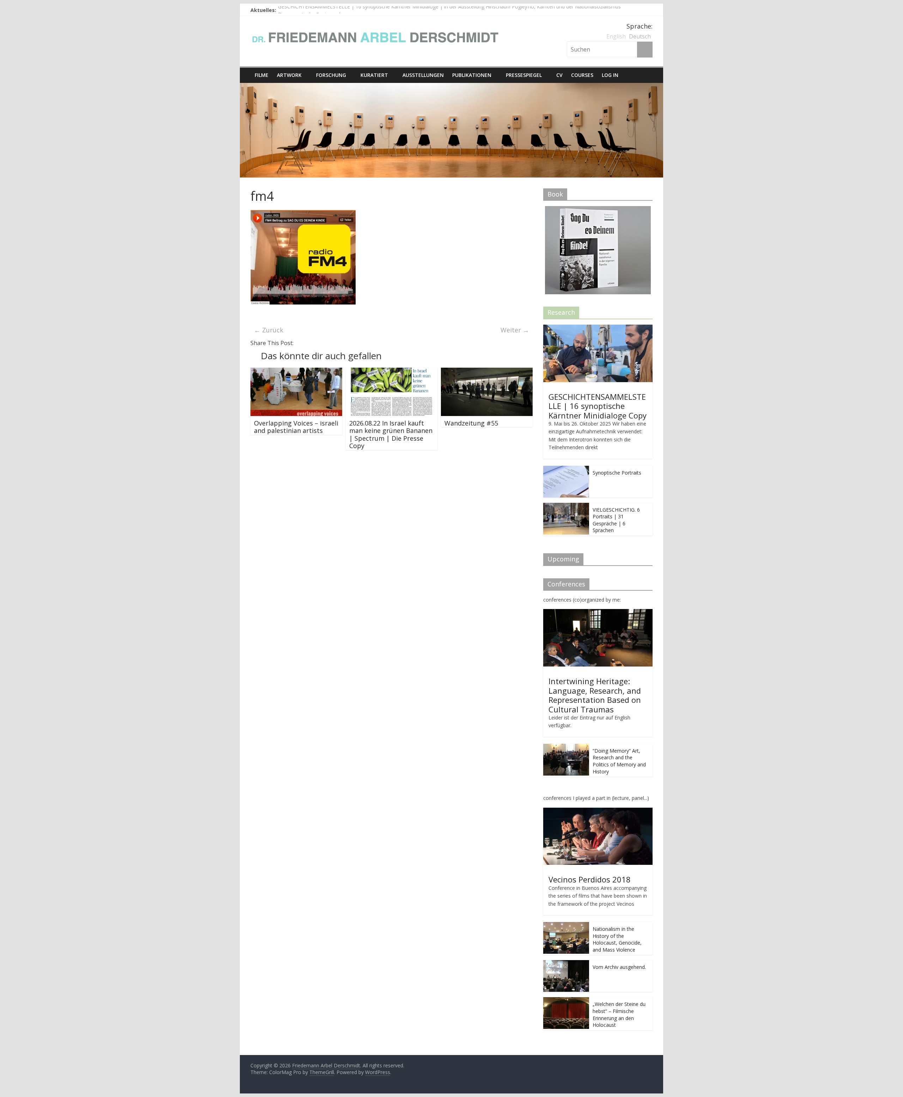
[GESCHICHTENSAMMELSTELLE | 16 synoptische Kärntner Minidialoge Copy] (598, 328)
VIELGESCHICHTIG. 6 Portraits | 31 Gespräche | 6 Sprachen (616, 520)
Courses (582, 75)
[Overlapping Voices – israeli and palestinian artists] (296, 372)
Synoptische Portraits (617, 472)
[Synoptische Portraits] (566, 469)
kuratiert (374, 75)
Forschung (331, 75)
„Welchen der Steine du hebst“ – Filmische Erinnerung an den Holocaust (619, 1014)
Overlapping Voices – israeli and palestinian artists (296, 427)
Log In (610, 75)
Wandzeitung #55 (471, 423)
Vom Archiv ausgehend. (619, 967)
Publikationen (471, 75)
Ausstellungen (423, 75)
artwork (289, 75)
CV (559, 75)
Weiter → (515, 330)
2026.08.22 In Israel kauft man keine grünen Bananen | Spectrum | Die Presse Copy (390, 434)
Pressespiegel (524, 75)
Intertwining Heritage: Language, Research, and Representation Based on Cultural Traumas (595, 695)
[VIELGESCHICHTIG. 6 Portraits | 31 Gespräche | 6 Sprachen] (566, 506)
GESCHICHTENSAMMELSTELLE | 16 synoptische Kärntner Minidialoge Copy (598, 406)
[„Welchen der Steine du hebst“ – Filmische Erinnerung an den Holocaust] (566, 1000)
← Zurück (268, 330)
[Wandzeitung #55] (487, 372)
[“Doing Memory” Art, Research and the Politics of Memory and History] (566, 747)
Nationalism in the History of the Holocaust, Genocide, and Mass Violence (617, 939)
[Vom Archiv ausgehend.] (566, 963)
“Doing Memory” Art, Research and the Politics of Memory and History (619, 761)
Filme (261, 75)
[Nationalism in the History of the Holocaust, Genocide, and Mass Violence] (566, 925)
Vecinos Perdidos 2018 (590, 879)
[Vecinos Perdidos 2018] (598, 811)
